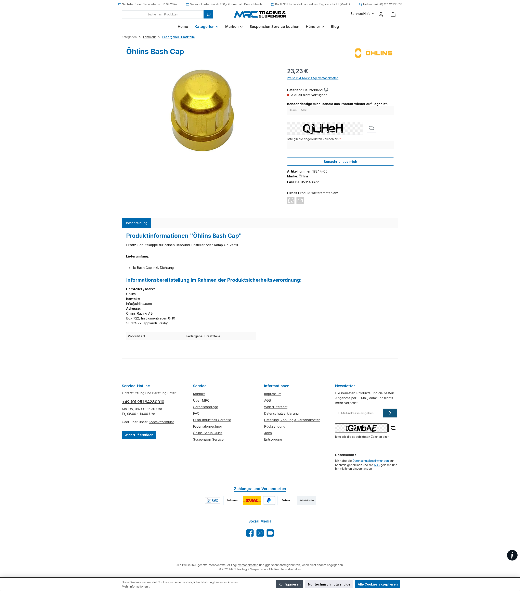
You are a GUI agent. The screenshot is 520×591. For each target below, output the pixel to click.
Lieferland (294, 90)
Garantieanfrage (205, 407)
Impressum (272, 394)
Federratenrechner (207, 426)
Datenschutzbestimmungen (371, 460)
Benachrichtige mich (340, 162)
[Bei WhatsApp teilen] (290, 200)
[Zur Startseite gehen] (260, 14)
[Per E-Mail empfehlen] (300, 200)
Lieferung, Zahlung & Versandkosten (292, 420)
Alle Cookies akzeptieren (378, 584)
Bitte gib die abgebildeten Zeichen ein (314, 139)
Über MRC (201, 400)
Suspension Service (208, 439)
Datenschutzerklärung (281, 413)
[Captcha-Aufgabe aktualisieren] (371, 128)
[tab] (136, 223)
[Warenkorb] (393, 14)
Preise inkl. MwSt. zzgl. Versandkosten (312, 78)
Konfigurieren (289, 584)
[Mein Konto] (381, 14)
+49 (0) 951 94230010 (143, 401)
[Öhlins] (373, 53)
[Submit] (390, 413)
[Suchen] (208, 14)
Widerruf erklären (139, 435)
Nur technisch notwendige (329, 584)
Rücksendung (274, 426)
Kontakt (199, 394)
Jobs (268, 433)
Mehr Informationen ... (136, 586)
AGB (267, 400)
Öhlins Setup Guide (207, 433)
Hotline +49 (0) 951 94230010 (382, 4)
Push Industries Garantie (212, 420)
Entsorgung (273, 439)
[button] (326, 90)
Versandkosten (248, 565)
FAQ (196, 413)
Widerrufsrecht (275, 407)
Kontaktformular (161, 422)
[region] (202, 110)
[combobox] (163, 14)
